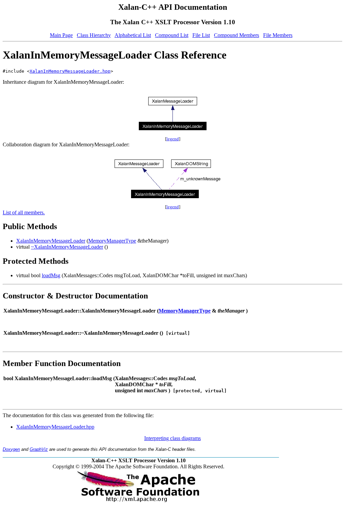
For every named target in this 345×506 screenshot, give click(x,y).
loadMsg (51, 275)
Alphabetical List (133, 35)
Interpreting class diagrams (172, 438)
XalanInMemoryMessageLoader (50, 241)
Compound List (171, 35)
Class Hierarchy (94, 35)
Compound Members (236, 35)
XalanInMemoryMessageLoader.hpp (70, 71)
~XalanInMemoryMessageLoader (67, 247)
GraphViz (39, 449)
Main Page (61, 35)
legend (172, 138)
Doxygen (11, 449)
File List (201, 35)
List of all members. (24, 212)
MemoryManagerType (112, 241)
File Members (277, 35)
